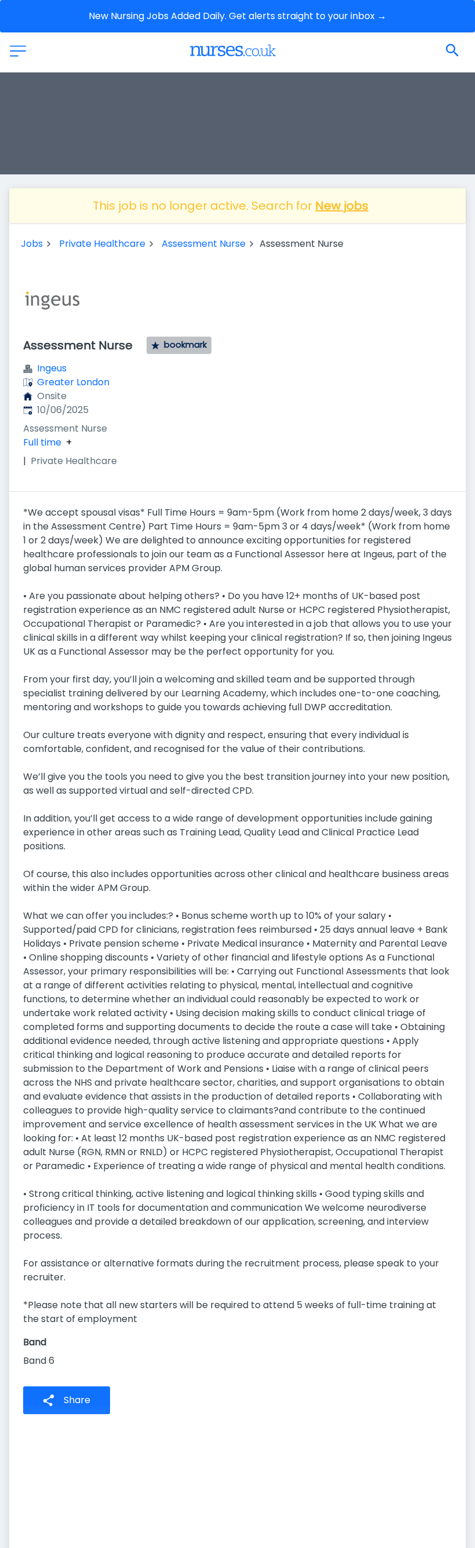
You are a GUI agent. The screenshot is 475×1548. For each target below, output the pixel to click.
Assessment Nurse (204, 243)
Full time (42, 442)
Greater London (73, 382)
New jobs (341, 206)
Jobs (32, 243)
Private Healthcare (102, 243)
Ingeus (52, 368)
